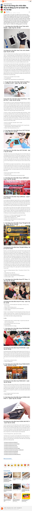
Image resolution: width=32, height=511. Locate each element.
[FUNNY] (18, 465)
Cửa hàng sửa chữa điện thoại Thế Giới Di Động (11, 443)
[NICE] (15, 465)
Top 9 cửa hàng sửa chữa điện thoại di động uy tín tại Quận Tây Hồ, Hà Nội (16, 8)
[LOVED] (25, 465)
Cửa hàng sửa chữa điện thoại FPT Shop (10, 445)
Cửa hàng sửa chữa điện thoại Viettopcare (11, 446)
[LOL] (8, 465)
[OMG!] (11, 465)
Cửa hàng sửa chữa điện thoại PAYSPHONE (11, 451)
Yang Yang (7, 11)
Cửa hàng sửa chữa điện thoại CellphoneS (10, 442)
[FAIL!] (28, 465)
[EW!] (21, 465)
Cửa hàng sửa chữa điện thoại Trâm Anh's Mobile (12, 448)
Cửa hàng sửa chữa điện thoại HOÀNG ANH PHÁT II (12, 454)
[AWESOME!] (5, 465)
